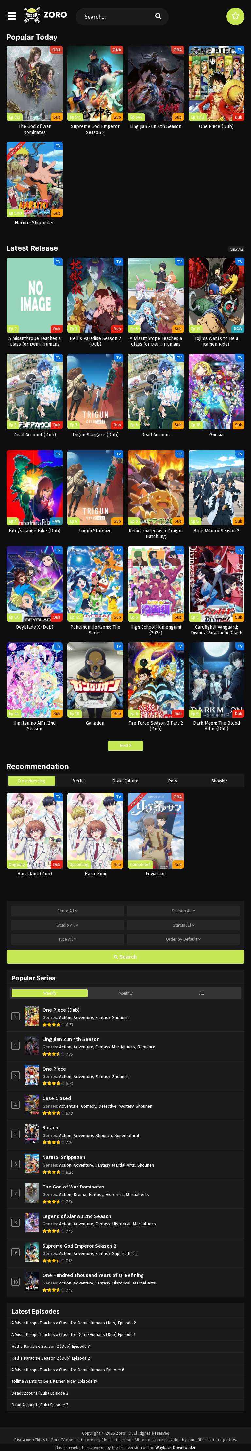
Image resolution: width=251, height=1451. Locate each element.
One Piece (54, 1069)
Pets (172, 780)
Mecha (79, 780)
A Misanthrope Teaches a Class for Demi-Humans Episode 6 (67, 1369)
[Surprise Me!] (235, 16)
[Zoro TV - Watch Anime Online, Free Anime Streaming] (46, 19)
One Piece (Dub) (61, 1010)
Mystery (126, 1106)
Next (124, 745)
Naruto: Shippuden (63, 1157)
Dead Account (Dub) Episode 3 (39, 1393)
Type (66, 939)
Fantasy (102, 1017)
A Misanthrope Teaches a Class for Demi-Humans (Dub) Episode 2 (73, 1322)
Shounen (120, 1017)
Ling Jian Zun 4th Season (71, 1039)
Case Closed (56, 1098)
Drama (80, 1194)
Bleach (50, 1128)
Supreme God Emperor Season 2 (79, 1246)
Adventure (83, 1017)
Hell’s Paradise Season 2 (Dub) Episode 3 (50, 1346)
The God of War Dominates (73, 1187)
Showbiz (219, 780)
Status (182, 925)
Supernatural (126, 1135)
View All (236, 249)
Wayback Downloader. (175, 1447)
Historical (114, 1194)
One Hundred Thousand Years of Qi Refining (93, 1275)
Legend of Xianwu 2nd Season (76, 1216)
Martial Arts (123, 1046)
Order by (181, 939)
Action (65, 1017)
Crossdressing (31, 780)
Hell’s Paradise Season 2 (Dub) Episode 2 (50, 1358)
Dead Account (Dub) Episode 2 (39, 1404)
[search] (158, 16)
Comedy (88, 1106)
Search (127, 956)
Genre (65, 910)
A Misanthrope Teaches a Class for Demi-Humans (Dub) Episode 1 (73, 1334)
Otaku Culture (125, 780)
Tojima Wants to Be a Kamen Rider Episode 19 (54, 1381)
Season (182, 910)
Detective (107, 1106)
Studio (66, 925)
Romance (146, 1046)
